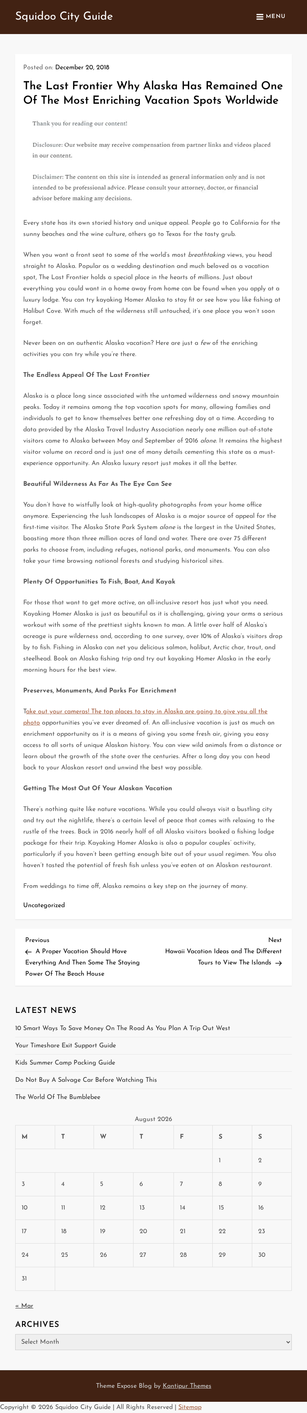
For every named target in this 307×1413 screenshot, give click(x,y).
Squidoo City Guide (64, 16)
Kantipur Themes (187, 1386)
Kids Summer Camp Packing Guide (65, 1063)
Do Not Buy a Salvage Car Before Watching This (86, 1080)
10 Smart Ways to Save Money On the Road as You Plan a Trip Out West (122, 1028)
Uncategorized (44, 905)
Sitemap (189, 1407)
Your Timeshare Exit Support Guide (65, 1046)
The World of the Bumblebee (57, 1097)
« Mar (24, 1306)
